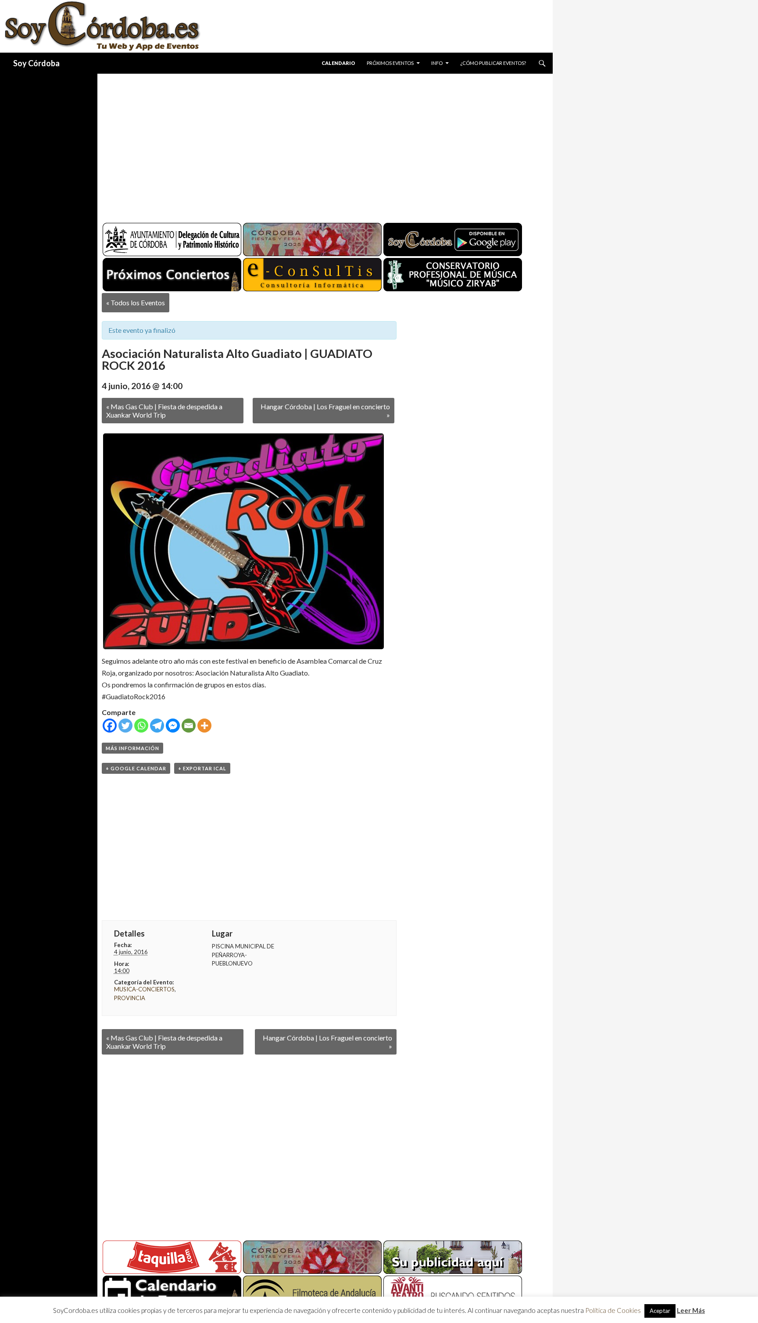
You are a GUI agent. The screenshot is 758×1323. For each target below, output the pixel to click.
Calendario (338, 63)
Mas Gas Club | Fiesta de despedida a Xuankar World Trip (164, 410)
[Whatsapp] (141, 726)
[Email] (189, 726)
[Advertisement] (316, 144)
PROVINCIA (129, 997)
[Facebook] (110, 726)
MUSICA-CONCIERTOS (144, 989)
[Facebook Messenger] (173, 726)
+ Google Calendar (136, 768)
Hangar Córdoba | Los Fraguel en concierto (325, 410)
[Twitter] (125, 726)
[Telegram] (157, 726)
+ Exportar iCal (202, 768)
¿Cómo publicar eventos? (493, 63)
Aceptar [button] (660, 1310)
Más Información (132, 748)
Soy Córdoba (36, 63)
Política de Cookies (613, 1310)
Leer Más (691, 1310)
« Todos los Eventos (135, 302)
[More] (204, 726)
